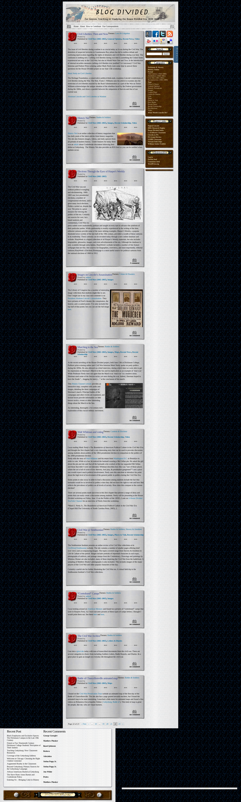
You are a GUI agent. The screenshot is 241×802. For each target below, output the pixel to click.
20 (107, 724)
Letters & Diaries (114, 641)
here (69, 309)
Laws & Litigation (122, 33)
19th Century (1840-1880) (157, 74)
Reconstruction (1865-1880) (158, 80)
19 (103, 724)
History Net (83, 117)
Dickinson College (65, 795)
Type (150, 82)
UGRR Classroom (154, 139)
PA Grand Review (154, 137)
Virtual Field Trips (155, 142)
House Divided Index (156, 130)
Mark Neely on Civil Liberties (80, 73)
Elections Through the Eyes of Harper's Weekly (101, 171)
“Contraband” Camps (88, 593)
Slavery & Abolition (134, 529)
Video (137, 39)
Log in (150, 157)
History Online (153, 70)
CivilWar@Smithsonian (77, 548)
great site (80, 651)
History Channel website (82, 384)
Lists (149, 96)
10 (96, 724)
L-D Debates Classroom (157, 133)
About (82, 26)
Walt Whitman (92, 458)
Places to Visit (120, 535)
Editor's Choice (153, 84)
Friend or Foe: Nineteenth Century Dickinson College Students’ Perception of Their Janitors (24, 745)
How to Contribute (93, 26)
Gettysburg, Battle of (111, 702)
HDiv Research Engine (156, 128)
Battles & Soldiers (103, 117)
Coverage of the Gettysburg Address (21, 756)
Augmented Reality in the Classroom (21, 764)
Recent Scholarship (122, 123)
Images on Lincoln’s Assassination (94, 274)
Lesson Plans (152, 92)
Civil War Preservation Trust (90, 694)
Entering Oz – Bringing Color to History (23, 780)
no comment (135, 106)
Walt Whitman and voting (90, 432)
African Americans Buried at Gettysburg (23, 772)
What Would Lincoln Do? (157, 113)
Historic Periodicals (155, 88)
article (76, 144)
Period (150, 72)
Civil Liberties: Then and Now (92, 33)
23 (119, 724)
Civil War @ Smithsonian (90, 529)
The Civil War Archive (88, 635)
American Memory (95, 609)
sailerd (88, 277)
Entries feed (152, 159)
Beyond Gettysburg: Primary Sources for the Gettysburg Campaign (23, 768)
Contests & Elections (119, 431)
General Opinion (114, 39)
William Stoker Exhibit (157, 144)
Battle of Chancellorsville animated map (97, 678)
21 (111, 724)
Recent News (128, 39)
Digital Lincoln (153, 126)
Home (76, 26)
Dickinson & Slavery (156, 67)
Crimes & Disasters (127, 274)
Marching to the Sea (87, 347)
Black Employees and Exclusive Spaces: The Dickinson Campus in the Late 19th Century (23, 738)
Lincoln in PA (153, 135)
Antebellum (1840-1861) (157, 76)
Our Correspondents (110, 26)
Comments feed (154, 162)
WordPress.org (153, 164)
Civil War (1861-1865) (97, 39)
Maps (116, 352)
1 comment (134, 263)
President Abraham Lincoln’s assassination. (85, 298)
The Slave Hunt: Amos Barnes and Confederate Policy (21, 776)
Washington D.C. (120, 458)
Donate (177, 54)
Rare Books (152, 102)
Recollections (152, 108)
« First (83, 724)
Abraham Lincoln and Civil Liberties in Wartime (87, 96)
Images (110, 123)
